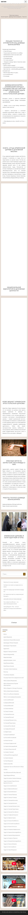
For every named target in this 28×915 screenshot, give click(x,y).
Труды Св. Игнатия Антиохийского (11, 823)
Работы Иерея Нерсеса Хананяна (11, 691)
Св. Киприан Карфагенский (10, 743)
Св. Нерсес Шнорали (8, 758)
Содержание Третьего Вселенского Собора (14, 766)
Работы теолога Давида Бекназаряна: (14, 498)
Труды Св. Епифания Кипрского (11, 815)
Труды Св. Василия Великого (10, 791)
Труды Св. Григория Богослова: (11, 800)
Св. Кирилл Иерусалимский (10, 749)
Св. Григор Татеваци (8, 711)
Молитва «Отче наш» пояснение (11, 582)
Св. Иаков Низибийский (9, 734)
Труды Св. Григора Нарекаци (10, 794)
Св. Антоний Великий (8, 699)
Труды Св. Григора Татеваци (10, 797)
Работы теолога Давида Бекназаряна (12, 697)
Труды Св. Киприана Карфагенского (12, 829)
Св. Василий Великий (8, 705)
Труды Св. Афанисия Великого (10, 788)
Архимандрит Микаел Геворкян (11, 642)
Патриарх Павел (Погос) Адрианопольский (14, 677)
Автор (5, 634)
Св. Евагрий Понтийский (9, 726)
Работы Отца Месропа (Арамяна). (11, 694)
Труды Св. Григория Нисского (10, 803)
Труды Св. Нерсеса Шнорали (10, 844)
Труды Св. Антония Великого (10, 785)
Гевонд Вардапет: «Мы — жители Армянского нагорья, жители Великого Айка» (12, 608)
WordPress (17, 912)
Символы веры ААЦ (8, 763)
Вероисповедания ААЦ (9, 654)
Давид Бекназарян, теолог (10, 660)
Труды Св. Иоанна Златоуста (10, 826)
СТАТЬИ (5, 769)
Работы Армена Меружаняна (10, 680)
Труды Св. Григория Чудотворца (11, 809)
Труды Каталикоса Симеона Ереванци (12, 778)
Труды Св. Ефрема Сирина (10, 817)
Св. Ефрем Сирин (7, 731)
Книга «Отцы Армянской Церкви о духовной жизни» (14, 149)
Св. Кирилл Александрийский (10, 746)
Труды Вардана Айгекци (9, 775)
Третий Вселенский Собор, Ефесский (12, 772)
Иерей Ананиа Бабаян (9, 663)
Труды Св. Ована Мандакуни (10, 849)
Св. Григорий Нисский (9, 717)
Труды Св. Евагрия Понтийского (11, 812)
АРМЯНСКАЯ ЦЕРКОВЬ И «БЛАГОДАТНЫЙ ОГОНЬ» (14, 536)
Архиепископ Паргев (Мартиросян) (12, 640)
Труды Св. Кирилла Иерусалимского (12, 835)
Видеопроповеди (8, 657)
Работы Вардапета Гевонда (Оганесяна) (13, 688)
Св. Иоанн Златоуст (8, 740)
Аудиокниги (6, 648)
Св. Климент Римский (8, 752)
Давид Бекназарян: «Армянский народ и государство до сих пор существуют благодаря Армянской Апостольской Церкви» (14, 89)
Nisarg (24, 912)
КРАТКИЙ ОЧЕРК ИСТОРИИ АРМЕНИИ (12, 599)
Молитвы (6, 672)
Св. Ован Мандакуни (8, 760)
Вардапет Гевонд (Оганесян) (10, 651)
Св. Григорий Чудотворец (9, 723)
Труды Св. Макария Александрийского (12, 841)
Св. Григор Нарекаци (8, 708)
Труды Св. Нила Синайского (10, 846)
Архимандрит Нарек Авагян (10, 645)
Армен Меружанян (8, 637)
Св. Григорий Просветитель (10, 720)
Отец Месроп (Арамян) (9, 674)
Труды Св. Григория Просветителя (11, 806)
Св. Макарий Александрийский (11, 755)
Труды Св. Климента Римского (11, 838)
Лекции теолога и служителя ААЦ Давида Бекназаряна (14, 42)
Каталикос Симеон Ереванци (10, 669)
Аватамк (3, 1)
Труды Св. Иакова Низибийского (11, 820)
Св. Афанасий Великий (9, 702)
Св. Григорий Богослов (9, 714)
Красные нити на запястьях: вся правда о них (14, 462)
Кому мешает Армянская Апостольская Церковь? (14, 402)
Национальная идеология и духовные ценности (14, 289)
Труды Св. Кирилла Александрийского (12, 832)
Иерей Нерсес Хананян (9, 666)
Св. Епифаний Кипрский (9, 729)
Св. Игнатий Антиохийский (10, 737)
